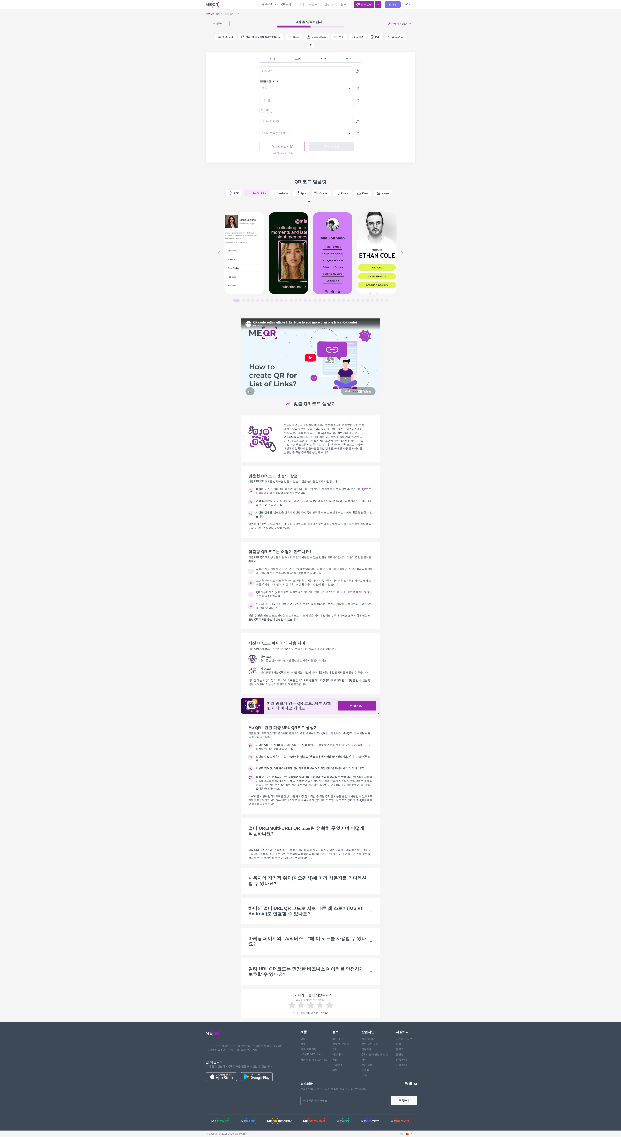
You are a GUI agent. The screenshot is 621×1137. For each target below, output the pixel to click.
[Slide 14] (301, 300)
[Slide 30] (377, 300)
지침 (398, 1044)
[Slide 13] (296, 300)
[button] (408, 4)
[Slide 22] (339, 300)
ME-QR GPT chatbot (312, 1054)
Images (385, 193)
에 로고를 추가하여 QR (357, 592)
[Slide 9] (277, 300)
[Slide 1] (236, 300)
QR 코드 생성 (364, 4)
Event (365, 193)
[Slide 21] (334, 300)
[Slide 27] (363, 300)
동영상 (400, 1054)
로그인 (393, 4)
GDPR (365, 1070)
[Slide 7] (267, 300)
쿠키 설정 (366, 1064)
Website (283, 193)
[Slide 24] (348, 300)
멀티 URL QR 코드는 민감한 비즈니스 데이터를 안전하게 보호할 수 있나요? (306, 971)
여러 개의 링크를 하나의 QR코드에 (288, 500)
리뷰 (335, 1070)
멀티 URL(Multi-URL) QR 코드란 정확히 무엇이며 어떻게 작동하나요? (306, 831)
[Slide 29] (372, 300)
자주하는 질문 (404, 1039)
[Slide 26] (358, 300)
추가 (268, 110)
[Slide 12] (291, 300)
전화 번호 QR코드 (340, 744)
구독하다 (404, 1100)
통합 (335, 1059)
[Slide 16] (310, 300)
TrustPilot (337, 1064)
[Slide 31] (382, 300)
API (302, 1044)
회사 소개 (337, 1039)
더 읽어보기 (357, 705)
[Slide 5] (257, 300)
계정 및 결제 (368, 1039)
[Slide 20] (329, 300)
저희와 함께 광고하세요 (314, 1059)
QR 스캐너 (287, 4)
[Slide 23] (344, 300)
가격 (301, 4)
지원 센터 (401, 1064)
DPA (364, 1075)
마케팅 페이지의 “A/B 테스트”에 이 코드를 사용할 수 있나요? (307, 941)
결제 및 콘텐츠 (340, 1044)
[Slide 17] (315, 300)
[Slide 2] (243, 300)
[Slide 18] (320, 300)
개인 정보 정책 (369, 1044)
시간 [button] (323, 58)
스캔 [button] (297, 58)
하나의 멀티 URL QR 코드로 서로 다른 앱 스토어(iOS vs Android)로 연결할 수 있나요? (305, 911)
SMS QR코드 (359, 744)
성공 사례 (401, 1059)
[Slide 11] (286, 300)
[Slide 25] (353, 300)
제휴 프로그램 (308, 1049)
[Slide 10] (281, 300)
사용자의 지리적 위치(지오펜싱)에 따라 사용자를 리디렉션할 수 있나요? (307, 880)
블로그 (400, 1049)
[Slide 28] (367, 300)
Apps (303, 193)
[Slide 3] (248, 300)
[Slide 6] (262, 300)
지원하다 (343, 4)
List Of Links (259, 193)
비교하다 (314, 4)
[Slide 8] (272, 300)
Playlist (345, 193)
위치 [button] (272, 58)
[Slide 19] (324, 300)
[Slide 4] (253, 300)
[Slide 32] (387, 300)
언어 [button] (348, 58)
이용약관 (366, 1049)
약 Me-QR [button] (267, 4)
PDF (236, 193)
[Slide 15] (305, 300)
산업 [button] (327, 4)
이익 (303, 1039)
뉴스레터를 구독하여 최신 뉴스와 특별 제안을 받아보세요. (333, 1088)
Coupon (323, 193)
